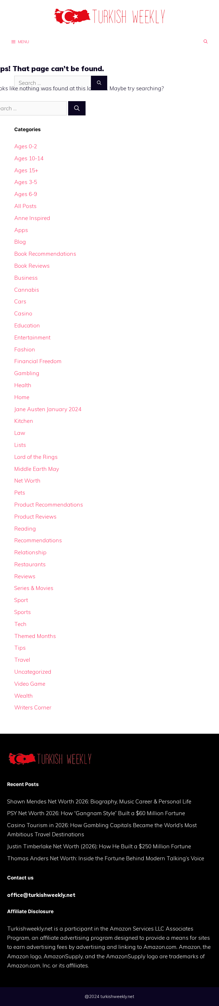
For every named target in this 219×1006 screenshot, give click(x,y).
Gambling (26, 373)
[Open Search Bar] (205, 41)
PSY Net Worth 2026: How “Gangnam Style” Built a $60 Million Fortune (96, 813)
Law (19, 432)
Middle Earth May (36, 468)
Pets (19, 492)
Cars (20, 301)
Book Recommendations (45, 253)
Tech (20, 624)
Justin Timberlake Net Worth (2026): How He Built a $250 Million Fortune (99, 846)
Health (22, 385)
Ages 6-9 (25, 194)
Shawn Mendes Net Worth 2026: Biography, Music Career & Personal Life (99, 801)
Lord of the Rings (36, 456)
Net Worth (27, 480)
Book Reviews (32, 265)
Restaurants (30, 564)
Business (26, 277)
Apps (21, 230)
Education (27, 325)
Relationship (30, 552)
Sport (21, 600)
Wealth (23, 695)
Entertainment (32, 337)
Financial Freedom (38, 361)
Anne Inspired (32, 218)
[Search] (77, 108)
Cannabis (26, 289)
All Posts (25, 206)
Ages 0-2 (25, 146)
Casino (23, 313)
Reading (25, 528)
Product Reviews (35, 516)
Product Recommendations (48, 504)
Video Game (29, 683)
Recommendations (38, 540)
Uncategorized (32, 671)
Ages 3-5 (25, 182)
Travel (22, 659)
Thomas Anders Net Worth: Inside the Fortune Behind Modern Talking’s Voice (105, 858)
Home (21, 397)
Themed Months (35, 636)
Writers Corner (32, 707)
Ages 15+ (26, 170)
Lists (20, 444)
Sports (22, 612)
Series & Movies (33, 588)
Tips (20, 647)
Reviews (24, 576)
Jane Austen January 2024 (47, 409)
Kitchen (23, 420)
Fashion (24, 349)
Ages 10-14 (28, 158)
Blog (20, 241)
